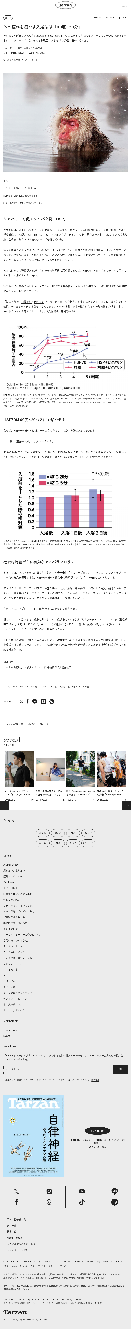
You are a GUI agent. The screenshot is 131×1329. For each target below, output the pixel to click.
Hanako (66, 1261)
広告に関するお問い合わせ (21, 1243)
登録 (120, 1069)
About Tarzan (14, 1237)
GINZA (57, 1261)
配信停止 (95, 1080)
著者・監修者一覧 (16, 1219)
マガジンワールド (38, 1266)
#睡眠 (74, 686)
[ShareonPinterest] (51, 701)
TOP (5, 724)
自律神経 (26, 301)
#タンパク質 (31, 686)
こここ (14, 1266)
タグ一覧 (11, 1225)
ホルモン (39, 301)
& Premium (78, 1261)
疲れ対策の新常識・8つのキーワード (20, 60)
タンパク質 (27, 239)
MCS (5, 1266)
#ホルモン (43, 686)
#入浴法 (54, 686)
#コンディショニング (13, 686)
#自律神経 (84, 686)
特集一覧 (11, 1231)
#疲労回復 (65, 686)
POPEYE (119, 1261)
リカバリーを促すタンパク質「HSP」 (20, 188)
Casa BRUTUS (29, 1261)
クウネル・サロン (104, 1261)
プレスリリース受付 (17, 1250)
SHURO (23, 1266)
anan (5, 1261)
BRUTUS (15, 1261)
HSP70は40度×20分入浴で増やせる (20, 196)
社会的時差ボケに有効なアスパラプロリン (22, 203)
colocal (90, 1261)
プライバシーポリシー (58, 1266)
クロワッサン (44, 1261)
